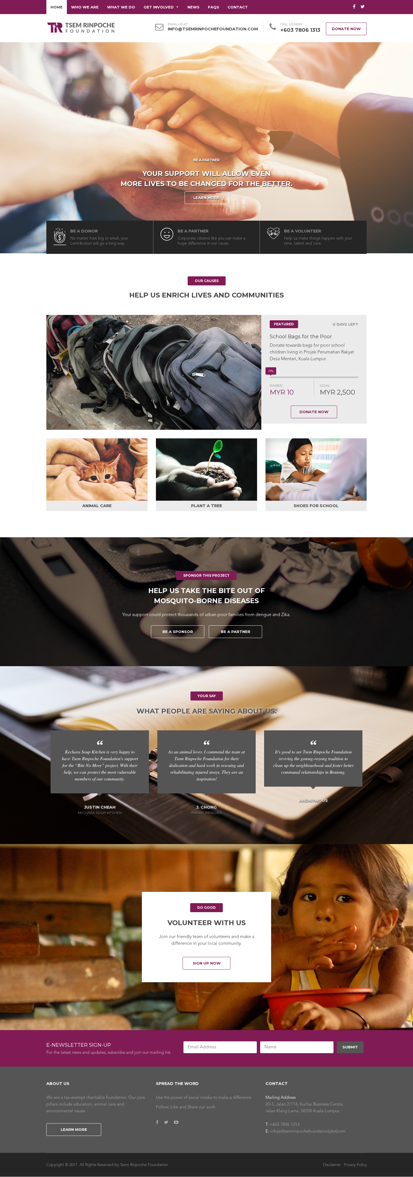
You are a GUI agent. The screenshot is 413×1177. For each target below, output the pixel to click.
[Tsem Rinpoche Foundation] (80, 27)
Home (57, 7)
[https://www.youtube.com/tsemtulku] (176, 1122)
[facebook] (354, 7)
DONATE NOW (346, 28)
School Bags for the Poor (301, 337)
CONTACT (238, 7)
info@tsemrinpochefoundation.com (213, 29)
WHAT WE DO (121, 7)
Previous (38, 372)
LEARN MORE (206, 197)
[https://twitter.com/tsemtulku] (166, 1122)
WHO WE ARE (85, 7)
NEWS (193, 7)
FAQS (213, 7)
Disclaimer (332, 1165)
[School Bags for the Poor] (153, 372)
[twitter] (362, 7)
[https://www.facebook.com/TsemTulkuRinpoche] (157, 1122)
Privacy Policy (355, 1165)
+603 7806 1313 (300, 30)
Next (375, 372)
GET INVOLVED (159, 7)
